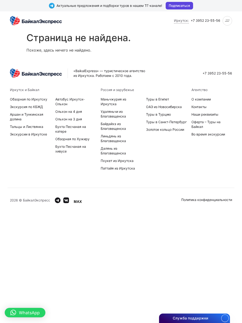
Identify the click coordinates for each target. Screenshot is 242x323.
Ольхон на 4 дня (68, 111)
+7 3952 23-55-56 (205, 20)
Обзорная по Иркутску (28, 99)
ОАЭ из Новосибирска (164, 107)
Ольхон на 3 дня (68, 119)
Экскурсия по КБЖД (26, 107)
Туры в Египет (157, 99)
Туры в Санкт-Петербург (166, 122)
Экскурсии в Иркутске (28, 134)
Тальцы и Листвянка (26, 127)
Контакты (199, 107)
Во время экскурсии (208, 134)
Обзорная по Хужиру (72, 139)
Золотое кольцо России (165, 129)
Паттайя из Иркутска (118, 168)
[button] (25, 312)
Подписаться (179, 6)
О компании (201, 99)
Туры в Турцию (158, 114)
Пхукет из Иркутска (117, 161)
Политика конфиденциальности (206, 200)
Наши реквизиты (204, 114)
